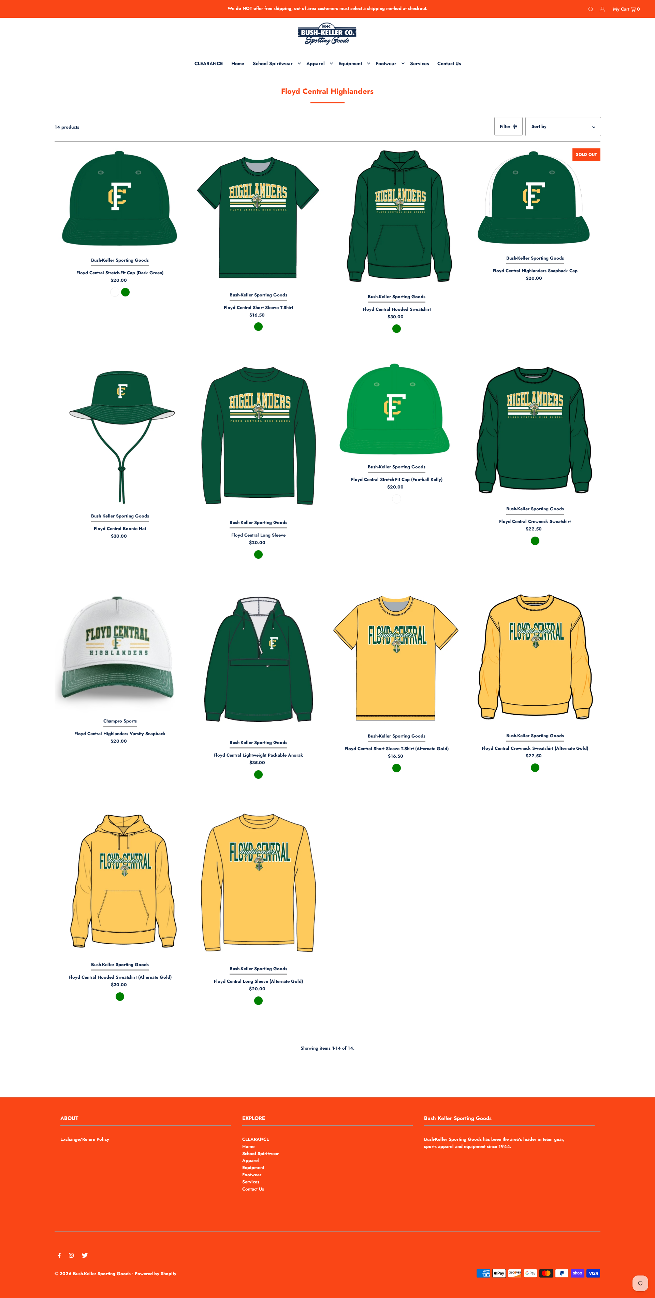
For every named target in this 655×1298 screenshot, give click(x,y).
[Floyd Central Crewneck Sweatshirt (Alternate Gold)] (534, 658)
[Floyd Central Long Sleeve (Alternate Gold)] (258, 884)
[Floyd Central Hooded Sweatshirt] (396, 218)
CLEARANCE (255, 1139)
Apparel (250, 1160)
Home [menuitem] (237, 63)
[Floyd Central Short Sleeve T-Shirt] (258, 217)
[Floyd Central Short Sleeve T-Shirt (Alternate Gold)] (396, 658)
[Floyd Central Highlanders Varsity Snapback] (120, 651)
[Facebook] (59, 1256)
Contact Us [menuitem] (449, 63)
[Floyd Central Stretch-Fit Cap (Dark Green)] (120, 200)
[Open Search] (590, 8)
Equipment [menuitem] (350, 63)
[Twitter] (85, 1256)
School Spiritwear (260, 1153)
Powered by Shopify (155, 1273)
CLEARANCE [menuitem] (208, 63)
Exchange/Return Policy (84, 1139)
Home (248, 1146)
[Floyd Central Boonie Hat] (120, 435)
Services (250, 1182)
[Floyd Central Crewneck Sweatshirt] (534, 432)
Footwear (251, 1174)
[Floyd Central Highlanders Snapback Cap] (534, 199)
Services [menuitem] (419, 63)
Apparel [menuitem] (315, 63)
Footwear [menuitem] (386, 63)
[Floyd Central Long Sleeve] (258, 438)
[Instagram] (71, 1256)
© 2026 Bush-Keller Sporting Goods (93, 1273)
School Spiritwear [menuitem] (273, 63)
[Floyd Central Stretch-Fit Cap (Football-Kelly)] (396, 410)
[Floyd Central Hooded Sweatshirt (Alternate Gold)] (120, 882)
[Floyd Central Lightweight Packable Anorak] (258, 661)
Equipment (253, 1167)
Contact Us (253, 1189)
